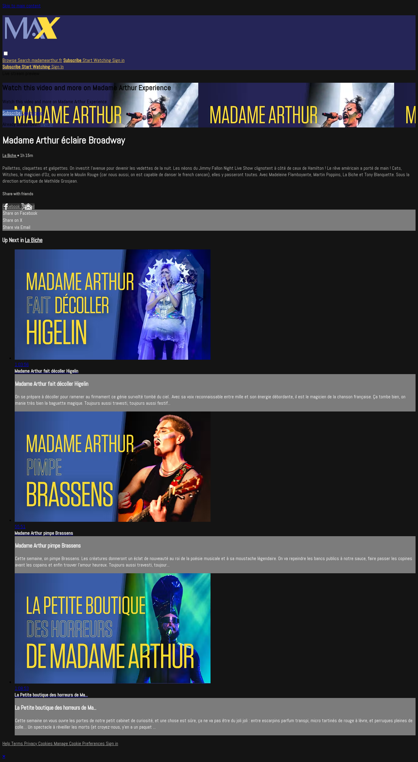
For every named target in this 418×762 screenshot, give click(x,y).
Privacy (31, 743)
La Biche (9, 155)
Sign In (57, 66)
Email (30, 206)
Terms (17, 743)
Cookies (46, 743)
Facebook (11, 206)
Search (25, 60)
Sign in (118, 60)
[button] (6, 53)
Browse (10, 60)
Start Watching (97, 60)
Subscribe (12, 113)
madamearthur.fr (47, 60)
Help (6, 743)
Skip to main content (21, 5)
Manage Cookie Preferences (80, 743)
